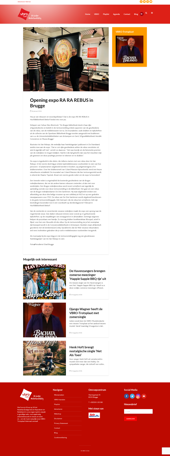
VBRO (96, 14)
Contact (127, 14)
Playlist (106, 14)
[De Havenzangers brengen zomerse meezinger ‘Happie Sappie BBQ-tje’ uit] (44, 282)
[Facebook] (126, 396)
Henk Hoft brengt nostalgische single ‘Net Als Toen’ (85, 351)
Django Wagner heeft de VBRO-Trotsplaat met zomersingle (85, 313)
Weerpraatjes (59, 395)
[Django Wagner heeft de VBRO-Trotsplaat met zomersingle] (44, 320)
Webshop (57, 414)
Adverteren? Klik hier (24, 2)
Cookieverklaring (60, 437)
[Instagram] (138, 396)
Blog (136, 14)
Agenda (116, 14)
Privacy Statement (61, 423)
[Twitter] (132, 396)
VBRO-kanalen (59, 400)
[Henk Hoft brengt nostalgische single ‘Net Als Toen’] (44, 358)
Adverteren (58, 409)
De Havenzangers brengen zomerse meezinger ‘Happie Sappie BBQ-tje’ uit (87, 275)
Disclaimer (58, 419)
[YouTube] (143, 396)
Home (87, 14)
